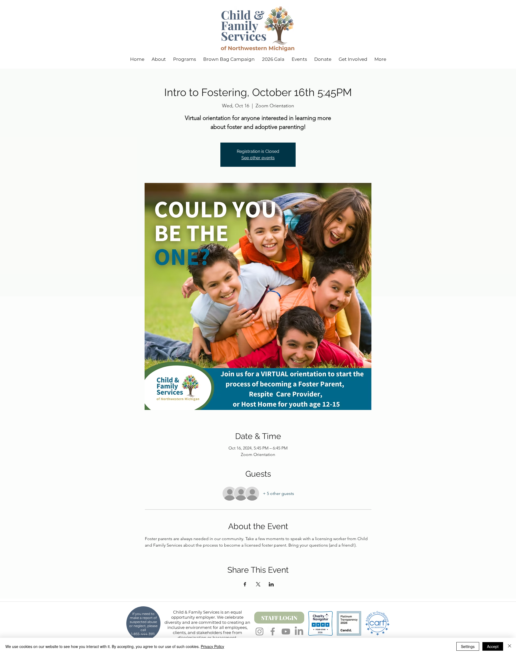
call (143, 630)
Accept (493, 646)
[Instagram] (259, 631)
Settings (468, 646)
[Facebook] (272, 631)
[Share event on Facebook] (245, 584)
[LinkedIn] (299, 631)
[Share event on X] (258, 584)
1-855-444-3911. (143, 634)
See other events (258, 157)
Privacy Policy (212, 646)
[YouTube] (286, 631)
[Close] (509, 646)
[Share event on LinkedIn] (271, 584)
